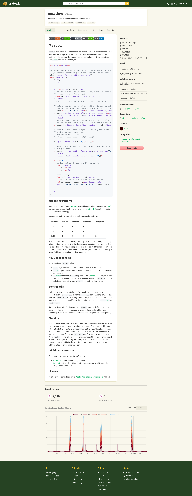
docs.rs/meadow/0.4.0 (131, 109)
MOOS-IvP (91, 209)
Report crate (132, 148)
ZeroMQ (73, 206)
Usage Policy (103, 472)
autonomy (53, 23)
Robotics (125, 142)
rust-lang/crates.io (132, 472)
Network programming (131, 139)
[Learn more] (146, 58)
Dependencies (83, 30)
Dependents (98, 30)
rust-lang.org (51, 472)
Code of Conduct (104, 482)
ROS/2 (108, 206)
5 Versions (70, 30)
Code (59, 30)
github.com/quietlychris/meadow (134, 118)
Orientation (57, 363)
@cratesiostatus (131, 479)
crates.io (15, 3)
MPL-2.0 (125, 49)
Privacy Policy (103, 479)
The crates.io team (53, 479)
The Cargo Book (78, 472)
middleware (67, 23)
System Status (77, 479)
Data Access (102, 486)
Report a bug (77, 482)
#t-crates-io (129, 476)
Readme (50, 30)
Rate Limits (102, 489)
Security (110, 30)
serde (91, 23)
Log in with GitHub (181, 4)
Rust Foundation (52, 476)
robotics (80, 23)
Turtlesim (57, 360)
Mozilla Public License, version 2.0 (89, 377)
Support (75, 476)
